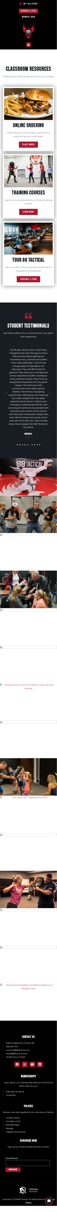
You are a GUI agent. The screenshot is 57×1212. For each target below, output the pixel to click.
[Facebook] (17, 1064)
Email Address (13, 1158)
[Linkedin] (40, 1064)
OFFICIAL (33, 1189)
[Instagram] (24, 1064)
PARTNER (33, 1191)
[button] (28, 44)
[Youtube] (32, 1064)
